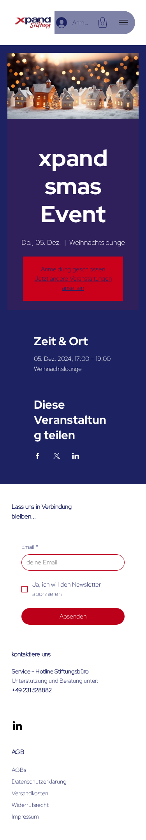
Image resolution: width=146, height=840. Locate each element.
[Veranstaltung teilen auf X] (56, 456)
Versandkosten (30, 793)
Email (29, 546)
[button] (102, 22)
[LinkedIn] (17, 726)
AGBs (19, 770)
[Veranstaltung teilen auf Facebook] (37, 456)
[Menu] (123, 22)
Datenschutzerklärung (39, 782)
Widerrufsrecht (30, 805)
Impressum (25, 817)
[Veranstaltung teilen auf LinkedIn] (75, 456)
